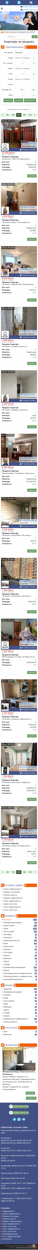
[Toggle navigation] (1, 8)
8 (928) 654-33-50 (29, 331)
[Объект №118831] (19, 324)
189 (30, 115)
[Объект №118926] (19, 387)
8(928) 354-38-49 (29, 642)
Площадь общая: (7, 90)
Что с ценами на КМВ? (12, 1236)
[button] (25, 52)
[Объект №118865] (19, 575)
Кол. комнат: (8, 63)
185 (7, 115)
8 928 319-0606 (28, 207)
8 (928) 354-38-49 (29, 458)
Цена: (11, 95)
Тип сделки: (8, 52)
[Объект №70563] (19, 450)
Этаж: (11, 74)
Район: (10, 68)
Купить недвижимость (12, 1214)
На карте (18, 100)
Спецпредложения (10, 1234)
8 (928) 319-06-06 (29, 520)
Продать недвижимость (12, 1221)
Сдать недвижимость (11, 1224)
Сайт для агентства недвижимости (26, 1247)
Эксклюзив (7, 1239)
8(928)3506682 (27, 269)
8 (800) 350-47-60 (30, 7)
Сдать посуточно (9, 1226)
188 (24, 115)
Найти (35, 37)
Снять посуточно (9, 1231)
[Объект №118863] (19, 514)
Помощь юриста (9, 1219)
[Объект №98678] (19, 823)
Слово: (10, 84)
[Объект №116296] (19, 199)
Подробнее (32, 176)
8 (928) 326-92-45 (30, 10)
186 (13, 115)
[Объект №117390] (19, 759)
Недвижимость (9, 1211)
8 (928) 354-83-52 (29, 767)
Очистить (8, 100)
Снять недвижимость (11, 1229)
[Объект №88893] (19, 696)
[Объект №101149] (19, 635)
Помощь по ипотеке (11, 1216)
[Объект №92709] (19, 136)
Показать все (31, 1098)
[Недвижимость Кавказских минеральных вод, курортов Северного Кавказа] (2, 32)
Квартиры (8, 32)
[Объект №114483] (19, 263)
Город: (10, 58)
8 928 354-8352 (30, 144)
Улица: (10, 79)
